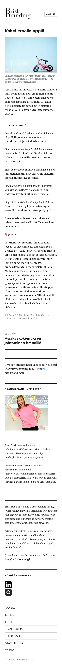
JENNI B (9, 622)
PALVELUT (11, 607)
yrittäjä (33, 318)
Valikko (51, 14)
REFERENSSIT (13, 636)
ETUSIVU (10, 650)
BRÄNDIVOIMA (13, 629)
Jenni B (12, 315)
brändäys (40, 315)
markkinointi (23, 318)
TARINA (9, 614)
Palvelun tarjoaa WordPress (20, 659)
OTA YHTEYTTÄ (14, 643)
